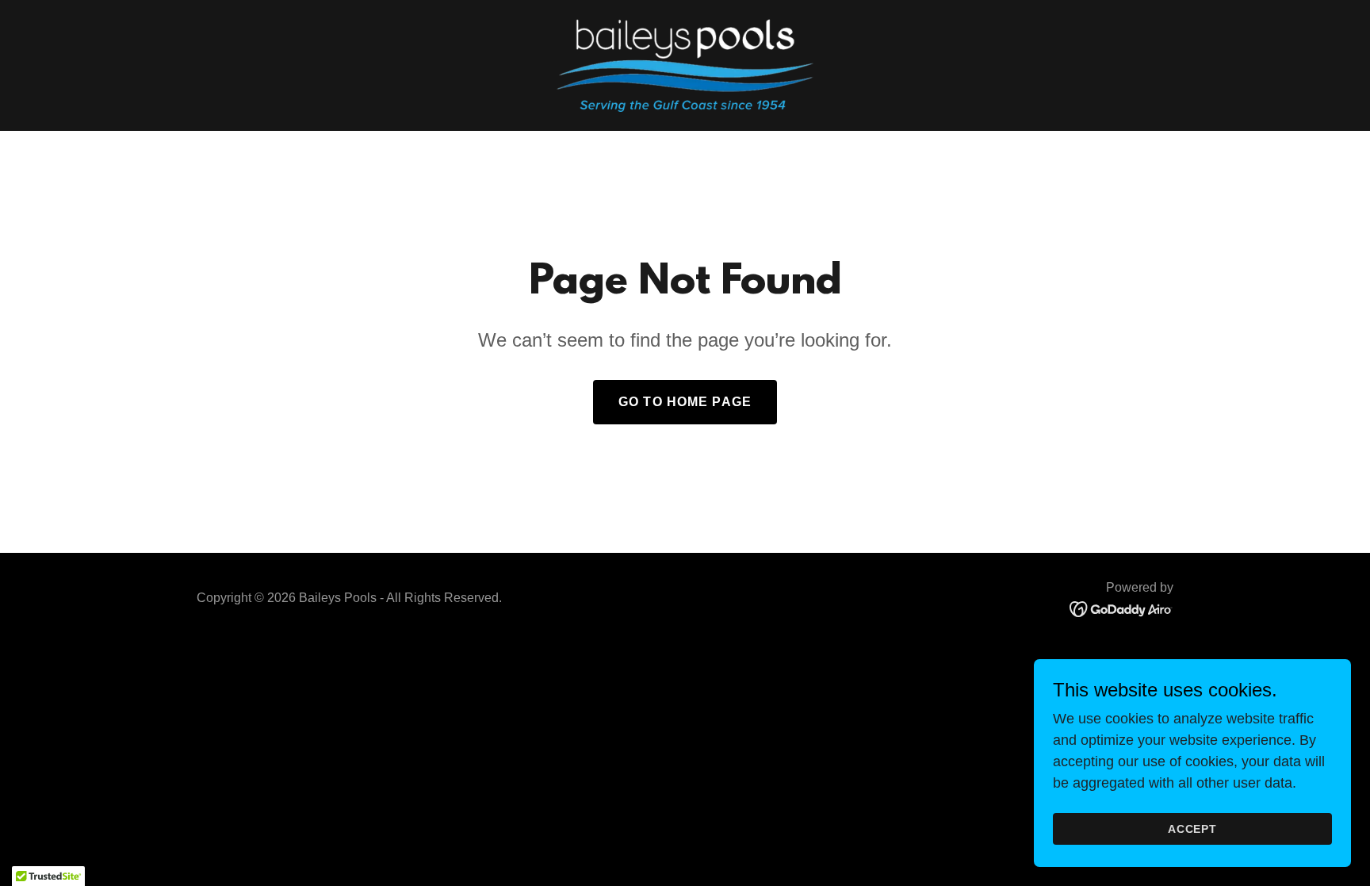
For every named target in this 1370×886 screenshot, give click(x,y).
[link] (685, 64)
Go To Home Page (685, 401)
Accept (1193, 829)
